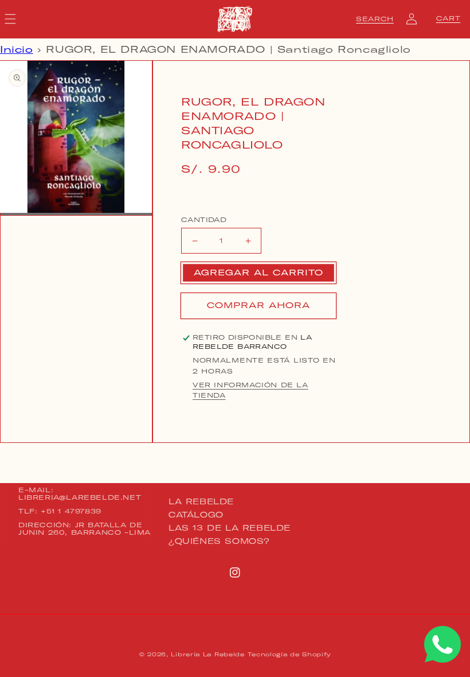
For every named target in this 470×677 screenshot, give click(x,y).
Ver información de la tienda (250, 390)
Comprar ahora (258, 305)
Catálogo (196, 514)
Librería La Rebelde (207, 654)
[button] (374, 19)
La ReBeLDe (201, 502)
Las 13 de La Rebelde (230, 527)
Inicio (16, 49)
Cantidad (203, 220)
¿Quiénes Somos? (219, 541)
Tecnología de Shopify (289, 654)
